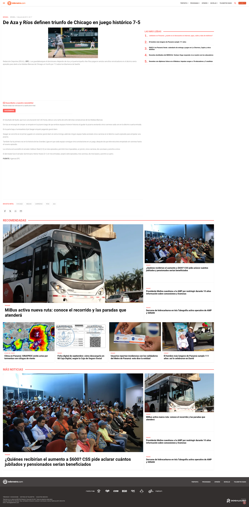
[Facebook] (5, 211)
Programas (194, 3)
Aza (54, 204)
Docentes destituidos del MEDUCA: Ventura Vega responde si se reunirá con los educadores (181, 55)
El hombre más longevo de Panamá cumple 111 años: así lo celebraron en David (186, 357)
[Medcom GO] (90, 493)
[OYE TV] (107, 493)
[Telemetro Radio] (150, 493)
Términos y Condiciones (10, 497)
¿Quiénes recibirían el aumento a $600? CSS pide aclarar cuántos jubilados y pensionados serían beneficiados (177, 269)
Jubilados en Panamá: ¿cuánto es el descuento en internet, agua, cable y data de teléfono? (181, 36)
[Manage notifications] (244, 502)
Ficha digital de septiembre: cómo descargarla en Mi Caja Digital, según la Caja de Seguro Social (80, 357)
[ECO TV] (124, 493)
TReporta (183, 3)
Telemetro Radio (226, 3)
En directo (242, 3)
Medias (29, 204)
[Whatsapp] (16, 211)
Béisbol (12, 17)
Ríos (47, 204)
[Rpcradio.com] (133, 493)
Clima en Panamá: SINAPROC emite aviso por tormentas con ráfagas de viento (26, 357)
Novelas (213, 3)
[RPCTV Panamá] (99, 493)
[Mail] (21, 211)
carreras (39, 204)
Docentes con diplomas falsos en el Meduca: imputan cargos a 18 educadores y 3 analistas (181, 61)
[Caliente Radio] (141, 493)
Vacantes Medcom (42, 497)
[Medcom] (158, 493)
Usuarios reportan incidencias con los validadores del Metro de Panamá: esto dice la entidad (134, 357)
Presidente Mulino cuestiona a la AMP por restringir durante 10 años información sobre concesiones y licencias (178, 292)
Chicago (19, 204)
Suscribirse (9, 110)
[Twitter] (10, 211)
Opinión (204, 3)
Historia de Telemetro (27, 497)
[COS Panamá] (116, 493)
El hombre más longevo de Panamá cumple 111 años (167, 42)
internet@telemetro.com (12, 502)
